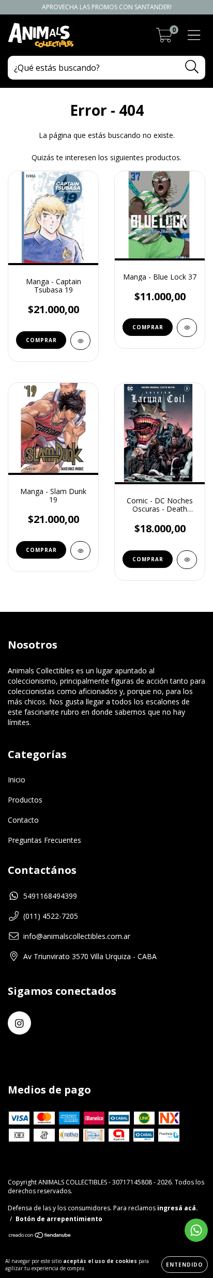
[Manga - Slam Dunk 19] (80, 550)
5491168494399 (50, 896)
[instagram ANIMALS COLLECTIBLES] (19, 1023)
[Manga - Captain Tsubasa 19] (80, 340)
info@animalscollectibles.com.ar (76, 936)
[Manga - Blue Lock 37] (187, 327)
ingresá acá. (177, 1208)
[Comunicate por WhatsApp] (196, 1230)
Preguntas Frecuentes (44, 840)
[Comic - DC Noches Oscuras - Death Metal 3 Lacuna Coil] (187, 559)
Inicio (16, 779)
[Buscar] (192, 67)
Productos (25, 800)
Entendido (184, 1264)
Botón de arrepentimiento (59, 1218)
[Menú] (194, 35)
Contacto (23, 820)
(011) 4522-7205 (50, 916)
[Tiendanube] (40, 1236)
